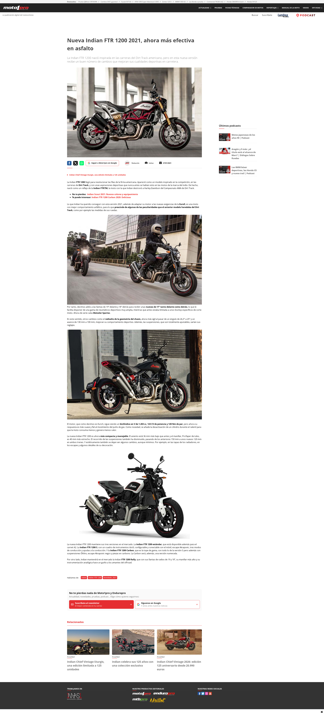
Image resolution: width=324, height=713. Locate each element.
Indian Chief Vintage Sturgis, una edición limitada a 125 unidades (85, 665)
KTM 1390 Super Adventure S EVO (147, 2)
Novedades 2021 (110, 577)
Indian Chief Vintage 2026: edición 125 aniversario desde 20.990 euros (179, 665)
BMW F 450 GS (180, 2)
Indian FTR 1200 (94, 577)
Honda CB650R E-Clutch (235, 2)
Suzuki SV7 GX (126, 2)
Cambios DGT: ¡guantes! (109, 2)
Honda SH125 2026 (254, 2)
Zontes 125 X (167, 2)
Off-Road (316, 8)
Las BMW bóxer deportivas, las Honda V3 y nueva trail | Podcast (244, 170)
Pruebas (218, 8)
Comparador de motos (252, 8)
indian (83, 577)
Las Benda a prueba (196, 2)
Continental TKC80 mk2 (215, 2)
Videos (306, 8)
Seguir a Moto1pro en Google (104, 163)
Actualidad (204, 8)
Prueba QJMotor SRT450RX (87, 2)
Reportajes (272, 8)
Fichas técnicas (232, 8)
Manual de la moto (291, 8)
